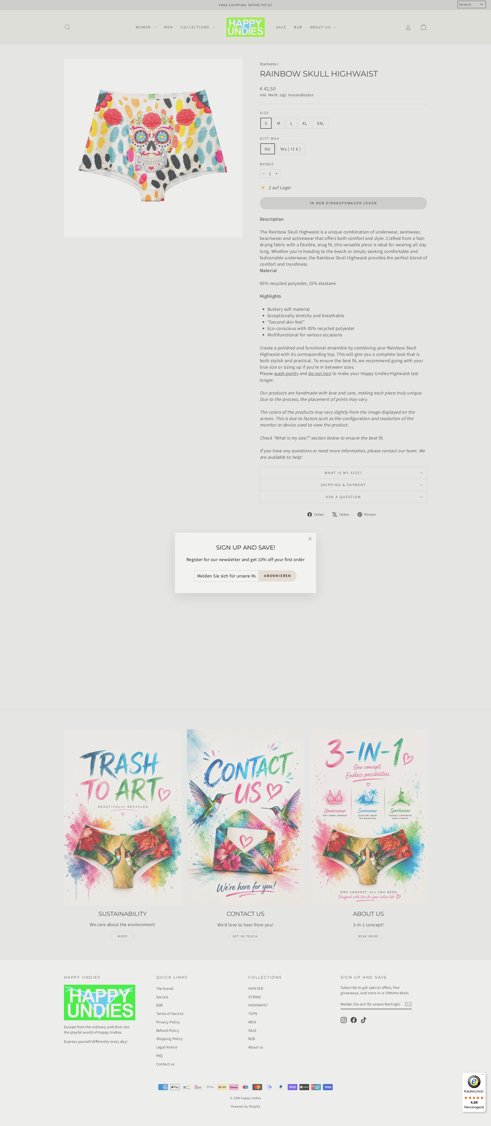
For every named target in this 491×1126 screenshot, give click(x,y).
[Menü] (483, 1076)
